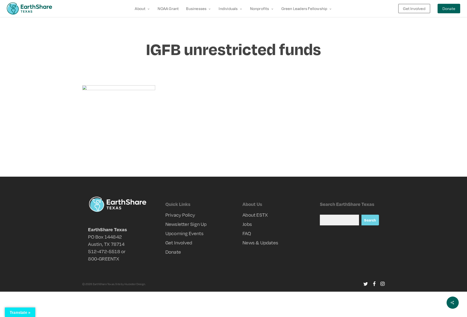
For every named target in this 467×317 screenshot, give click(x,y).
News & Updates (260, 242)
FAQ (246, 233)
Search (370, 220)
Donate (173, 252)
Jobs (247, 224)
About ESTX (255, 215)
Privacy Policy (180, 215)
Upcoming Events (184, 233)
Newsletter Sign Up (186, 224)
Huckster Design (135, 284)
